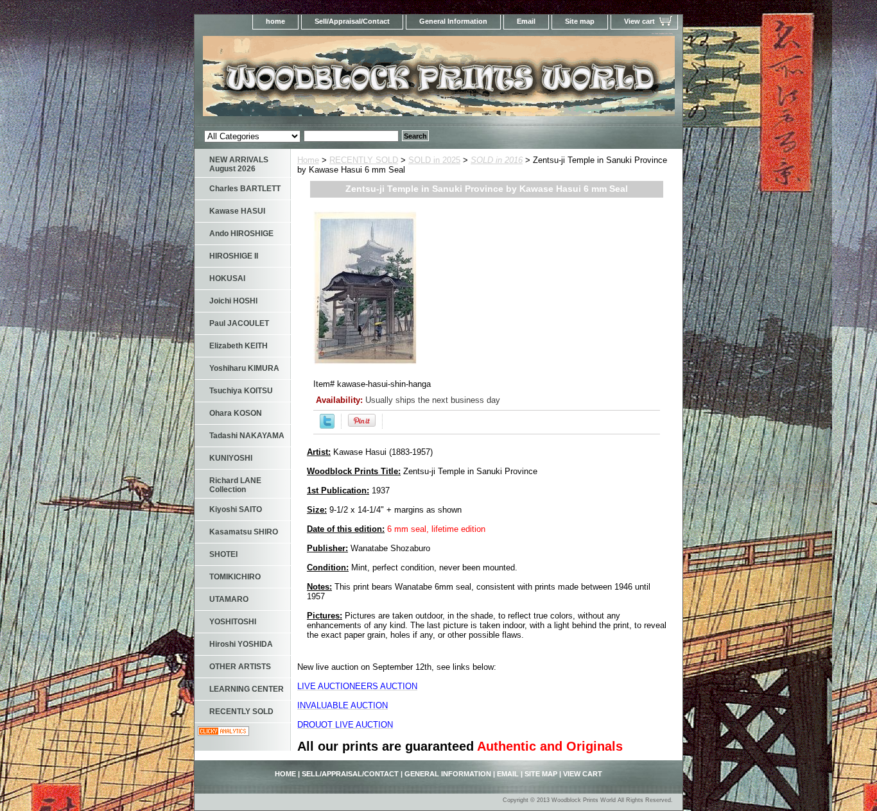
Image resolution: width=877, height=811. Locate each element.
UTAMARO (228, 599)
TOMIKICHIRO (235, 576)
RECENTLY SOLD (363, 160)
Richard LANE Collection (235, 485)
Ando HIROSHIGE (241, 233)
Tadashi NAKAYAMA (246, 435)
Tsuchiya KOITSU (241, 390)
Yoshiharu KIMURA (244, 368)
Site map (580, 21)
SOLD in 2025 (434, 160)
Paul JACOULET (239, 323)
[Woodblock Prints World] (355, 80)
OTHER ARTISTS (240, 666)
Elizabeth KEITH (238, 345)
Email (526, 21)
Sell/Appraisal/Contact (352, 21)
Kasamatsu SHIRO (243, 531)
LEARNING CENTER (246, 689)
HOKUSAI (227, 278)
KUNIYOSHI (230, 458)
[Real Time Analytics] (223, 733)
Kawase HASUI (237, 211)
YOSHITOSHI (232, 621)
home (275, 21)
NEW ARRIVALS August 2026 (238, 164)
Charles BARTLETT (245, 188)
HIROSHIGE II (233, 256)
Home (308, 160)
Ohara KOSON (235, 413)
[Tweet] (327, 426)
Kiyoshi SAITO (235, 509)
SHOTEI (223, 554)
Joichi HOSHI (233, 300)
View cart (639, 21)
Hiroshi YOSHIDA (241, 644)
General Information (453, 21)
